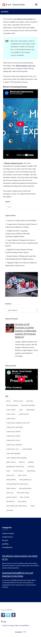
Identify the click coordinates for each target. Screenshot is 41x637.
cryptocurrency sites (12, 449)
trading (32, 506)
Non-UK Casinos (18, 471)
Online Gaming (10, 488)
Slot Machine (10, 501)
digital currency (11, 462)
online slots (9, 493)
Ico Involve (18, 632)
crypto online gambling (13, 453)
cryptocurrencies (24, 414)
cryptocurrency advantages (14, 427)
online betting (31, 471)
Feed (4, 622)
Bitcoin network (21, 66)
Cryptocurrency (7, 537)
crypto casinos (10, 414)
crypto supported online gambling (16, 458)
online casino (10, 475)
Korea (8, 471)
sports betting (22, 501)
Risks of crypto (24, 497)
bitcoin (8, 401)
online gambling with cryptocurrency (17, 484)
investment (31, 466)
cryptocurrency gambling (13, 444)
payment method (11, 497)
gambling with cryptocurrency (15, 466)
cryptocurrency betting (13, 436)
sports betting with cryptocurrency (16, 506)
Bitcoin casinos (18, 401)
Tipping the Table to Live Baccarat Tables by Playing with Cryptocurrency (21, 264)
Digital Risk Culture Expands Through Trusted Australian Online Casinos (19, 251)
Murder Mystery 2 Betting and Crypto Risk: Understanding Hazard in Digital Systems (20, 257)
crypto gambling (27, 449)
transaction (9, 510)
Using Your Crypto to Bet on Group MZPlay (21, 220)
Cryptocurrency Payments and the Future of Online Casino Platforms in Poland (21, 225)
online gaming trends (25, 488)
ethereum (22, 462)
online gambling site (25, 479)
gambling (31, 462)
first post (5, 540)
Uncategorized (7, 547)
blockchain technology (28, 405)
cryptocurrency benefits (13, 431)
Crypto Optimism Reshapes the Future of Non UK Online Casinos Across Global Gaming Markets (21, 243)
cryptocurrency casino (13, 440)
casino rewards (11, 410)
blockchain (29, 401)
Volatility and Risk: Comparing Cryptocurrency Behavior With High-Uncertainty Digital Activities (17, 233)
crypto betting (30, 410)
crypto (21, 410)
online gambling (11, 479)
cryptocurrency (10, 418)
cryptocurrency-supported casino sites (18, 423)
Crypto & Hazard (8, 533)
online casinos (22, 475)
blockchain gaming (12, 405)
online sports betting (23, 493)
